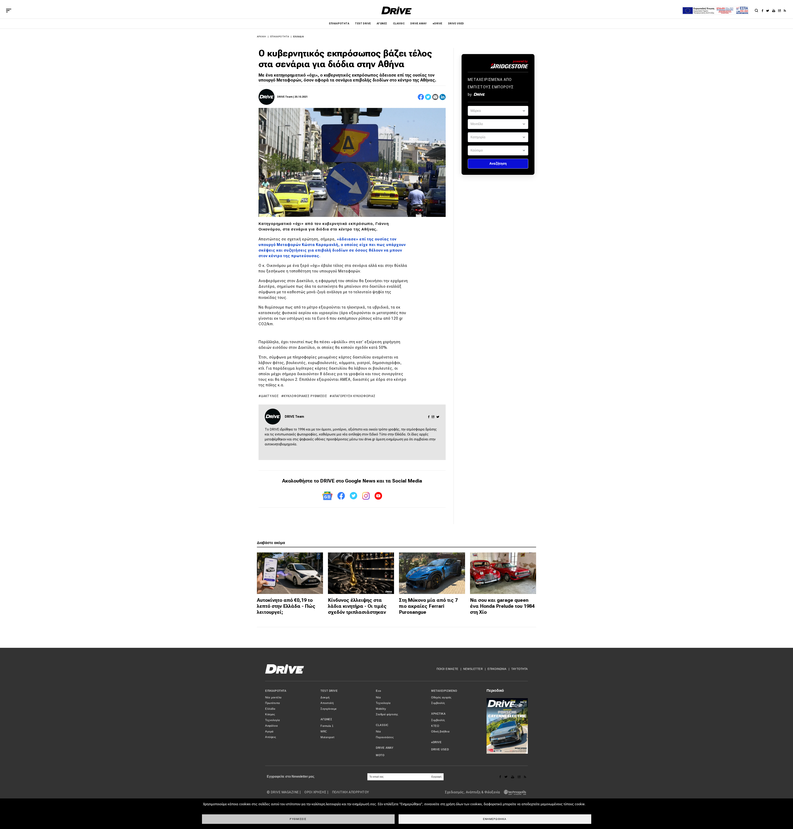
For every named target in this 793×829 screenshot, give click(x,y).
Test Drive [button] (329, 690)
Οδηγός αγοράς (441, 697)
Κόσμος (270, 714)
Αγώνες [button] (326, 719)
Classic (399, 23)
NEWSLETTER (473, 669)
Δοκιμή (325, 697)
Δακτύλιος (270, 396)
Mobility (381, 708)
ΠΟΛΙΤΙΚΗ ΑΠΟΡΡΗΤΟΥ (350, 792)
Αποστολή (327, 703)
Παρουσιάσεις (385, 737)
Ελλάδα (298, 36)
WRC (324, 731)
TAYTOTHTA (519, 669)
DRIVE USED (456, 23)
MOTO (380, 755)
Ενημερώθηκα (495, 819)
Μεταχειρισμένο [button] (444, 690)
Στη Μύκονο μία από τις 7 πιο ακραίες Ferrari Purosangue (428, 606)
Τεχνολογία (272, 720)
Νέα (378, 697)
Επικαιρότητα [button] (275, 690)
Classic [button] (382, 725)
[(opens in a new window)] (763, 10)
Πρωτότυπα (272, 703)
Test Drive (363, 23)
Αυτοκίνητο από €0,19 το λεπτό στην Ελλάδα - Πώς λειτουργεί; (286, 606)
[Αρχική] (396, 10)
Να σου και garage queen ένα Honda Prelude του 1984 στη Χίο (502, 606)
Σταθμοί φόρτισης (387, 714)
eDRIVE (437, 23)
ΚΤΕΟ (435, 725)
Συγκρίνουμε (329, 708)
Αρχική (261, 36)
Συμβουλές (438, 703)
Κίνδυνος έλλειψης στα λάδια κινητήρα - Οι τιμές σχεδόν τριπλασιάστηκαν (357, 606)
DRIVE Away (418, 23)
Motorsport (327, 737)
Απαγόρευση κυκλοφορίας (353, 396)
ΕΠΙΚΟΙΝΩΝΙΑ (497, 669)
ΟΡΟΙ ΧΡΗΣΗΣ (315, 792)
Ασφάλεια (271, 725)
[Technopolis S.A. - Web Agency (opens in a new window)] (513, 792)
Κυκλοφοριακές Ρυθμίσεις (305, 396)
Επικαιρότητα (339, 23)
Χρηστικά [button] (438, 713)
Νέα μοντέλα (273, 697)
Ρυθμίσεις (298, 819)
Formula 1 (327, 725)
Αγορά (269, 731)
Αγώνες (382, 23)
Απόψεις (270, 737)
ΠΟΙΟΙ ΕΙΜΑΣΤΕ (447, 669)
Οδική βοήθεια (440, 731)
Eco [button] (378, 690)
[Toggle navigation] (8, 10)
